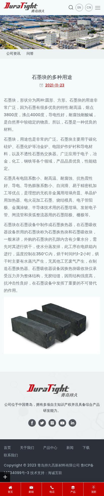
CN (89, 7)
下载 (86, 448)
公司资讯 (13, 54)
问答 (30, 54)
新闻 (69, 448)
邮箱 (31, 492)
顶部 (93, 492)
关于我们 (27, 448)
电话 (52, 492)
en (79, 7)
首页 (10, 492)
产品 (72, 492)
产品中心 (50, 448)
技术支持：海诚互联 (46, 473)
